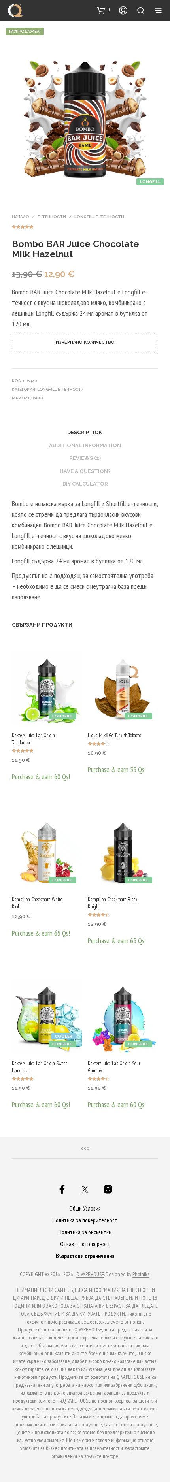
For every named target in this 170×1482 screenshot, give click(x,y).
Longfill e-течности (99, 217)
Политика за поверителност (85, 1220)
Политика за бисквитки (85, 1232)
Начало (20, 217)
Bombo (35, 398)
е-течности (52, 217)
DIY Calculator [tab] (85, 484)
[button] (103, 10)
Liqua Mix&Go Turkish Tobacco (114, 735)
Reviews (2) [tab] (85, 458)
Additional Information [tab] (85, 445)
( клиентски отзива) (85, 226)
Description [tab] (85, 432)
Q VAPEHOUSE (90, 1274)
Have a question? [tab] (85, 471)
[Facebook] (62, 1189)
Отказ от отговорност (85, 1244)
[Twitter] (85, 1189)
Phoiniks (140, 1274)
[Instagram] (108, 1189)
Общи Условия (85, 1208)
